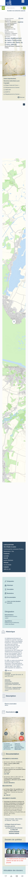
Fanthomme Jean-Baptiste (12, 683)
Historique (10, 585)
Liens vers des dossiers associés (14, 602)
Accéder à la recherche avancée (16, 10)
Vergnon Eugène (16, 687)
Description (10, 589)
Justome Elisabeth (12, 23)
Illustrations (10, 593)
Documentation (11, 597)
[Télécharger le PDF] (11, 876)
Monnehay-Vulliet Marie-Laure (12, 80)
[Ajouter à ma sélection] (6, 876)
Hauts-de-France (10, 46)
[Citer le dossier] (22, 876)
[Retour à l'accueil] (2, 2)
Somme (18, 46)
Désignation (10, 581)
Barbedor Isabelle (14, 833)
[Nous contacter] (17, 876)
